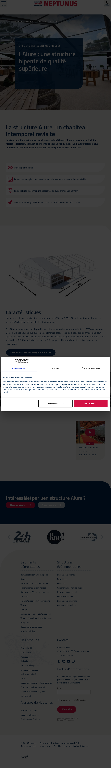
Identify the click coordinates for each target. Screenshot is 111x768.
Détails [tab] (55, 368)
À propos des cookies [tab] (91, 368)
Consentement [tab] (19, 368)
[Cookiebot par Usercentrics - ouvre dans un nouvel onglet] (15, 361)
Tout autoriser (90, 403)
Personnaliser (54, 403)
